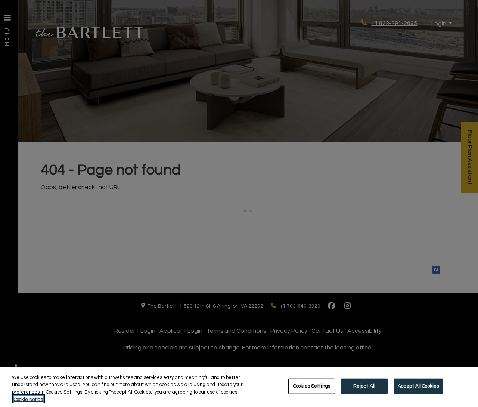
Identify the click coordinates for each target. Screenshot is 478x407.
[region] (239, 387)
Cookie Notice (28, 399)
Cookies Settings (311, 386)
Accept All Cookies (418, 386)
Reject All (364, 386)
